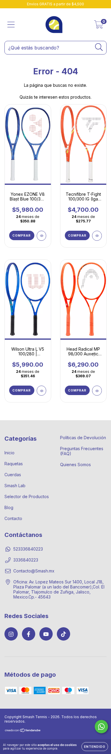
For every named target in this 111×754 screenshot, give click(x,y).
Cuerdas (12, 474)
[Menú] (11, 24)
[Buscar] (99, 47)
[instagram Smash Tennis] (11, 634)
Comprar (21, 235)
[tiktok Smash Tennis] (63, 634)
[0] (99, 26)
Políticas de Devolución (83, 437)
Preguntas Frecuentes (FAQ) (81, 451)
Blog (8, 507)
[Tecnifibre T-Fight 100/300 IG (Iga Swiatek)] (97, 236)
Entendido (94, 746)
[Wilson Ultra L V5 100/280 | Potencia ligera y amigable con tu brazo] (41, 391)
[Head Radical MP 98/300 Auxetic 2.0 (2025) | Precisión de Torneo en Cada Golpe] (97, 391)
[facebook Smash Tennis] (28, 634)
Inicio (9, 452)
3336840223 (25, 559)
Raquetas (13, 463)
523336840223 (28, 548)
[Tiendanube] (22, 731)
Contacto (13, 518)
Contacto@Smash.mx (33, 570)
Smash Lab (14, 485)
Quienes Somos (75, 464)
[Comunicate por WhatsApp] (101, 726)
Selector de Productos (26, 496)
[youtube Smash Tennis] (46, 634)
